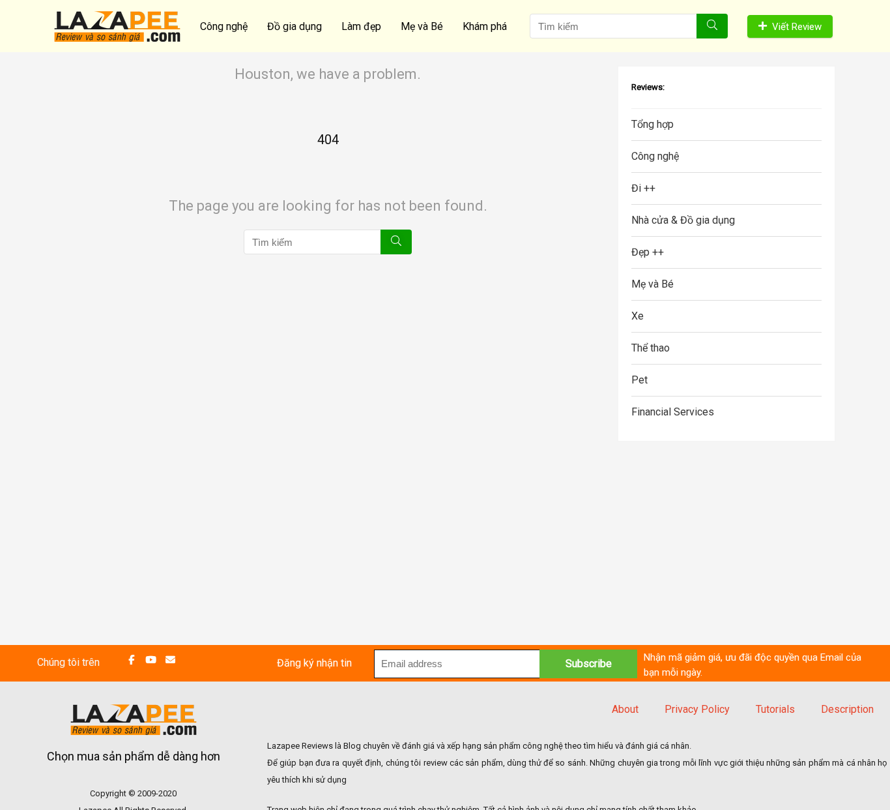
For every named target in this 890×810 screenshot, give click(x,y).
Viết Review (797, 27)
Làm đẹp (361, 26)
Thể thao (650, 348)
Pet (639, 380)
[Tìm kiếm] (712, 26)
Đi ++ (643, 188)
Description (847, 709)
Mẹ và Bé (422, 26)
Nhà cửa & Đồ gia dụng (683, 220)
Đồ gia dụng (294, 26)
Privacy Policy (697, 709)
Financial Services (672, 412)
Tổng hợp (652, 124)
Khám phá (485, 26)
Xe (637, 316)
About (625, 709)
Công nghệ (224, 26)
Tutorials (775, 709)
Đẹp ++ (647, 252)
